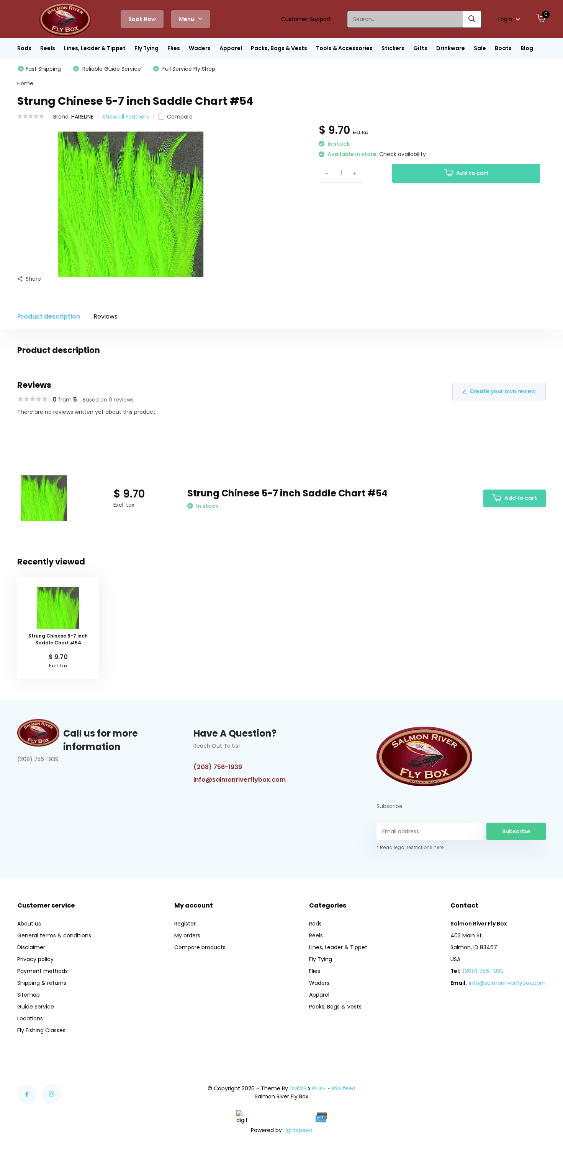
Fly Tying (146, 48)
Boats (503, 48)
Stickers (392, 48)
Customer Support (306, 19)
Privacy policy (35, 959)
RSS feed (343, 1088)
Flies (173, 48)
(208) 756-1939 (217, 767)
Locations (30, 1018)
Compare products (200, 947)
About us (29, 923)
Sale (480, 48)
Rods (24, 48)
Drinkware (450, 48)
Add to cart (472, 173)
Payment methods (42, 971)
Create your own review (503, 391)
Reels (47, 48)
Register (185, 923)
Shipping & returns (41, 983)
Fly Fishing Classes (41, 1030)
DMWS (298, 1088)
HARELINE (82, 116)
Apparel (230, 48)
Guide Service (35, 1006)
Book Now (142, 19)
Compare (180, 116)
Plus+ (319, 1088)
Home (25, 83)
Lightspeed (298, 1130)
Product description (48, 316)
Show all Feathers (126, 116)
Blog (526, 48)
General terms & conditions (54, 935)
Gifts (420, 48)
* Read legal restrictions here (410, 847)
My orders (187, 935)
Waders (200, 48)
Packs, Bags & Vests (279, 48)
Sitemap (28, 995)
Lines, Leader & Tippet (95, 48)
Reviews (105, 316)
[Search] (472, 19)
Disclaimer (31, 947)
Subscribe (516, 831)
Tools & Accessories (344, 48)
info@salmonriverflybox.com (239, 779)
